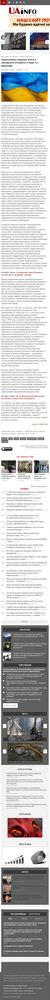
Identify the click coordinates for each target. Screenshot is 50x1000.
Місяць (24, 918)
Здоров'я (34, 978)
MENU (3, 2)
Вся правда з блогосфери (9, 56)
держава (40, 438)
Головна (5, 975)
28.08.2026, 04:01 (12, 808)
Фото (25, 714)
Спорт (39, 978)
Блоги (25, 872)
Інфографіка (25, 844)
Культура (6, 978)
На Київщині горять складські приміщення (18, 946)
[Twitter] (16, 3)
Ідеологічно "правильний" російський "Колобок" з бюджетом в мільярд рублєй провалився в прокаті (28, 897)
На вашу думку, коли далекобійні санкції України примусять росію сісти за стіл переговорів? (24, 670)
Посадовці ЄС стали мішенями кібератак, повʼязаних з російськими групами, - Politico (28, 635)
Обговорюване (18, 914)
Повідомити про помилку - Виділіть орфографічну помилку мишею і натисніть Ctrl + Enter (23, 432)
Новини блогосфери (26, 56)
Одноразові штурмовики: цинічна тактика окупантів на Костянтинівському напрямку (28, 877)
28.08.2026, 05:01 (12, 794)
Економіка (37, 975)
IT (29, 978)
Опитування (25, 665)
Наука (12, 978)
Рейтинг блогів (32, 980)
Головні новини (13, 975)
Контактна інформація (15, 993)
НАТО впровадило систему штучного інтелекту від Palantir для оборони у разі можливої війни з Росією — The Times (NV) (25, 781)
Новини (24, 489)
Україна (4, 438)
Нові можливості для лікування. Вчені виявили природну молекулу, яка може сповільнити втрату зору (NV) (26, 790)
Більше (24, 622)
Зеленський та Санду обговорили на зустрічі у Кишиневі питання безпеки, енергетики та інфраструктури (24, 573)
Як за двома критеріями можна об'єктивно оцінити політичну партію (23, 397)
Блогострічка (25, 769)
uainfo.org (25, 988)
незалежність (32, 438)
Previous (2, 42)
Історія (17, 978)
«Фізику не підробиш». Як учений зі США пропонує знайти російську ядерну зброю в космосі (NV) (26, 805)
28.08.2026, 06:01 (12, 777)
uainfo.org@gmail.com (29, 993)
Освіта (22, 978)
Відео (5, 980)
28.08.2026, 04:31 (12, 802)
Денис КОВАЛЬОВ (40, 424)
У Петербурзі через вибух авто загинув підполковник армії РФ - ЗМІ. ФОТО (22, 737)
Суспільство (29, 975)
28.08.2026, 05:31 (12, 785)
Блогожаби (25, 814)
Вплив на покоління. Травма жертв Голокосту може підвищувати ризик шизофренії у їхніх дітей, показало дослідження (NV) (25, 798)
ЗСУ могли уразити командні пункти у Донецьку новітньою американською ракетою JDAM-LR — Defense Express (24, 595)
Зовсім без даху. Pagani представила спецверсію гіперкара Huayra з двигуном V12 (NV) (23, 774)
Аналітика (25, 630)
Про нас (5, 993)
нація (10, 438)
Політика (22, 975)
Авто (26, 978)
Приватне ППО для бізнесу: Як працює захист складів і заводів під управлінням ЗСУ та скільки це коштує (29, 655)
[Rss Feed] (9, 3)
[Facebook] (12, 3)
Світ (42, 975)
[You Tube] (20, 3)
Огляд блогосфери (13, 980)
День (10, 918)
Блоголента (23, 980)
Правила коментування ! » (39, 486)
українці (23, 438)
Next (47, 42)
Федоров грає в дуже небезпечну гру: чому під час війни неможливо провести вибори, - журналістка (29, 645)
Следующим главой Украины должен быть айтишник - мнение (21, 273)
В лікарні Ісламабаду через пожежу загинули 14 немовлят (24, 951)
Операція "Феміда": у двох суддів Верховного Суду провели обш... (11, 46)
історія (16, 438)
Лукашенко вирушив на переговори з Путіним (24, 510)
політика (4, 441)
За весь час (39, 918)
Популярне (34, 914)
